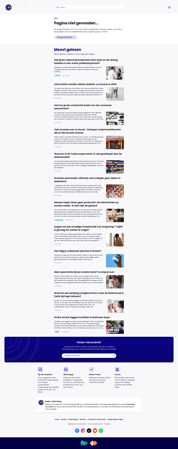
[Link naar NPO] (93, 443)
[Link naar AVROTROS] (84, 443)
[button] (169, 7)
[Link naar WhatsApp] (101, 430)
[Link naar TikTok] (89, 430)
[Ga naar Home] (8, 7)
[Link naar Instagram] (83, 430)
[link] (65, 37)
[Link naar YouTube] (95, 430)
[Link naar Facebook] (77, 430)
